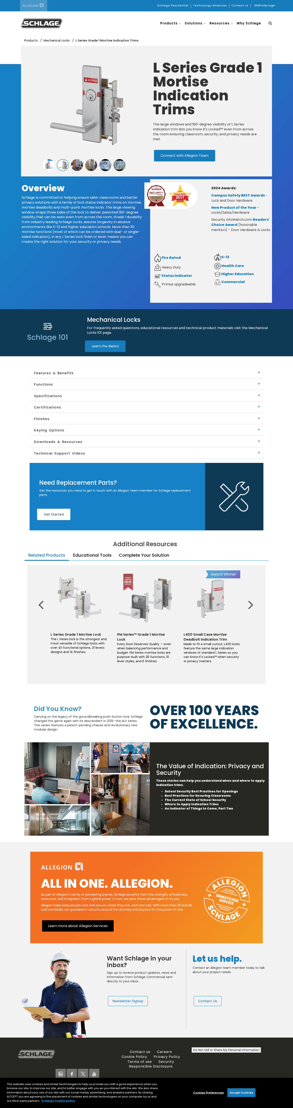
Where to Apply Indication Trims (192, 804)
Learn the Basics (105, 346)
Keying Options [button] (49, 430)
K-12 (225, 257)
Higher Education (237, 273)
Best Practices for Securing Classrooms (198, 795)
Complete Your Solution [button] (144, 555)
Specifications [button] (48, 396)
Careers (164, 1051)
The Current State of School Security (195, 800)
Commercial (233, 281)
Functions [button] (43, 384)
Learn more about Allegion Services (78, 926)
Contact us (239, 5)
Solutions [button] (193, 23)
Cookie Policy (134, 1056)
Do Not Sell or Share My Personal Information (226, 1049)
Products (31, 40)
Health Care (232, 265)
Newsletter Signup (127, 1001)
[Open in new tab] (41, 22)
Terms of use (139, 1061)
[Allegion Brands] (33, 5)
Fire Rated (171, 257)
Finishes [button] (42, 419)
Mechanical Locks (57, 40)
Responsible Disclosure (151, 1066)
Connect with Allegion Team (184, 155)
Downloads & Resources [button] (58, 441)
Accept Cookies (241, 1092)
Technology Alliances (210, 5)
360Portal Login (264, 5)
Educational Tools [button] (92, 555)
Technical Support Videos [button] (59, 453)
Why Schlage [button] (249, 23)
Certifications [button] (47, 407)
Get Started (54, 514)
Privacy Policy (167, 1056)
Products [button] (169, 23)
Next (248, 598)
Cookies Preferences (208, 1092)
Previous (42, 598)
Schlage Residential (173, 5)
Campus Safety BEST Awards (238, 195)
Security (166, 1061)
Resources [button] (220, 23)
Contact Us (207, 1001)
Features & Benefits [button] (54, 373)
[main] (146, 1093)
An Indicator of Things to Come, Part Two (199, 808)
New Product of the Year (234, 207)
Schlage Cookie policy (58, 1101)
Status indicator (176, 275)
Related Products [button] (46, 555)
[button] (270, 23)
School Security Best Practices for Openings (201, 791)
